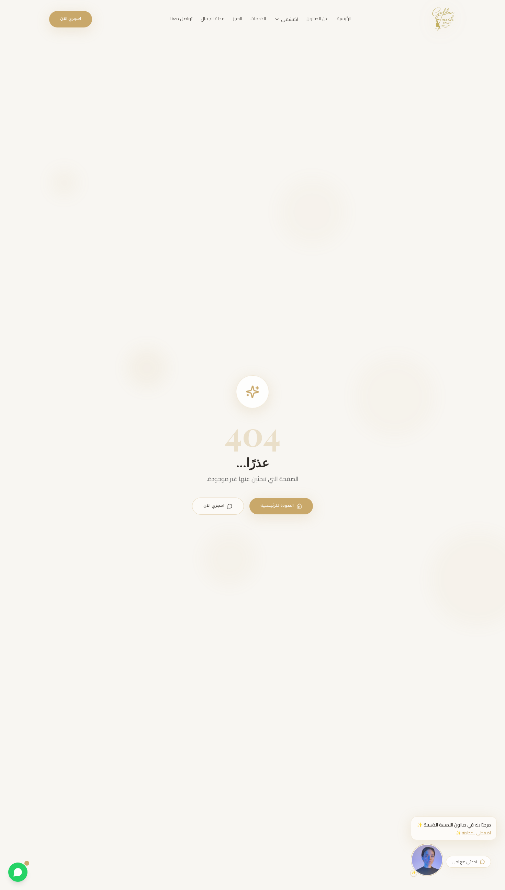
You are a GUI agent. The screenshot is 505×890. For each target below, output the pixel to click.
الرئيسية (344, 18)
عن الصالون (317, 18)
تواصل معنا (181, 18)
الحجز (237, 18)
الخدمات (258, 18)
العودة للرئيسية (277, 506)
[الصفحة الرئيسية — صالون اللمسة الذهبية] (443, 19)
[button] (454, 828)
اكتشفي (289, 19)
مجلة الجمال (213, 18)
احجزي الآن (70, 19)
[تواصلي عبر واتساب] (17, 872)
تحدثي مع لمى (464, 862)
